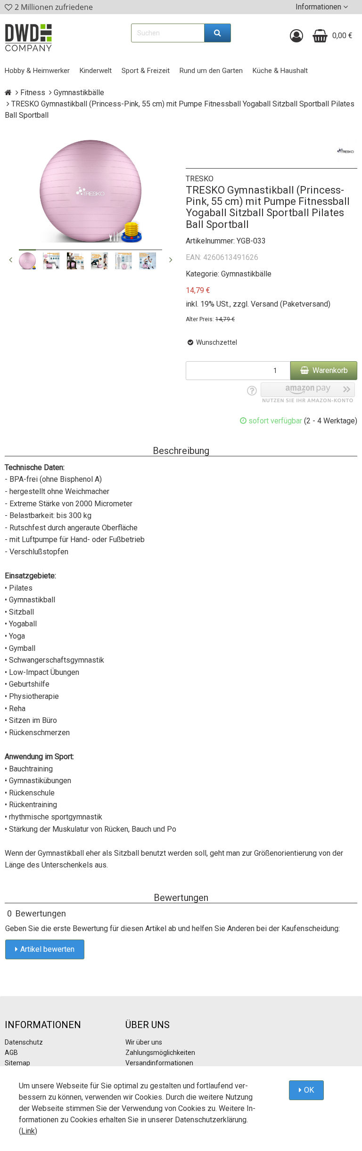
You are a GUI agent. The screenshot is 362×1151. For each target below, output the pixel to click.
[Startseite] (8, 92)
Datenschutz (24, 1042)
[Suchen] (218, 33)
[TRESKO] (345, 151)
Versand (264, 304)
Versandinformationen (159, 1063)
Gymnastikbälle (246, 273)
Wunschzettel (216, 342)
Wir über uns (143, 1042)
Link (28, 1131)
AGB (11, 1052)
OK (309, 1090)
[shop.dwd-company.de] (28, 38)
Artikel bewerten (47, 949)
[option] (27, 260)
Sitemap (17, 1063)
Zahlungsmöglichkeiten (160, 1052)
